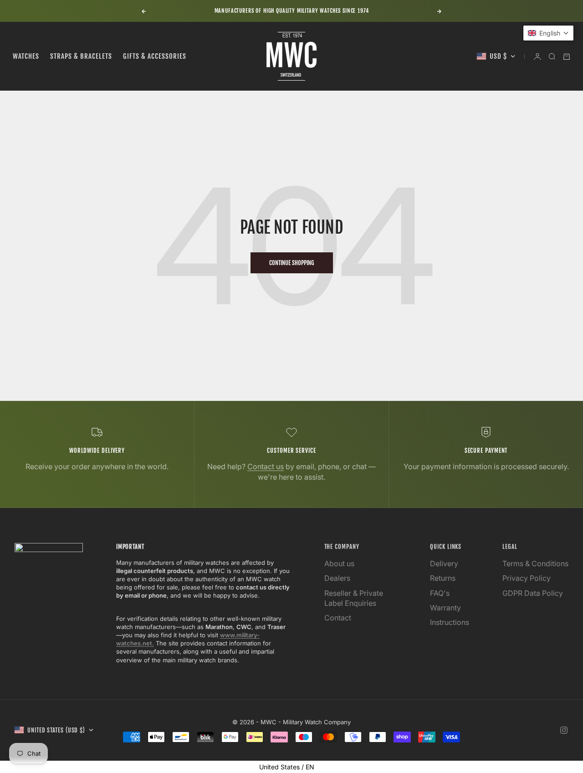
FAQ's (440, 593)
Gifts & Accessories (154, 56)
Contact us (265, 466)
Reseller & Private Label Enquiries (353, 598)
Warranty (445, 607)
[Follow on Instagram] (563, 730)
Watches (26, 56)
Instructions (449, 622)
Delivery (444, 563)
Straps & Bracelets (81, 56)
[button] (548, 33)
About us (339, 563)
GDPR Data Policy (532, 593)
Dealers (337, 578)
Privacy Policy (526, 578)
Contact (337, 617)
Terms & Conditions (535, 563)
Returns (442, 578)
